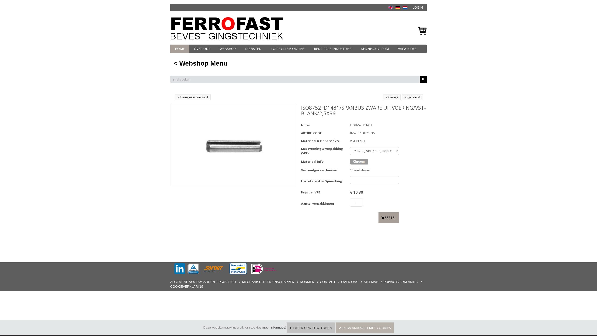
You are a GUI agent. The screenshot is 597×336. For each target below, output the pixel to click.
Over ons (202, 48)
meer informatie (273, 327)
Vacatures (407, 48)
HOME (180, 48)
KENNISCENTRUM (375, 48)
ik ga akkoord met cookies (366, 328)
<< (388, 97)
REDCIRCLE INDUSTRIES (332, 48)
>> (419, 97)
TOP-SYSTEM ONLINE (288, 48)
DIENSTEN (253, 48)
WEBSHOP (228, 48)
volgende (412, 97)
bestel (390, 217)
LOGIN (418, 7)
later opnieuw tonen (312, 328)
